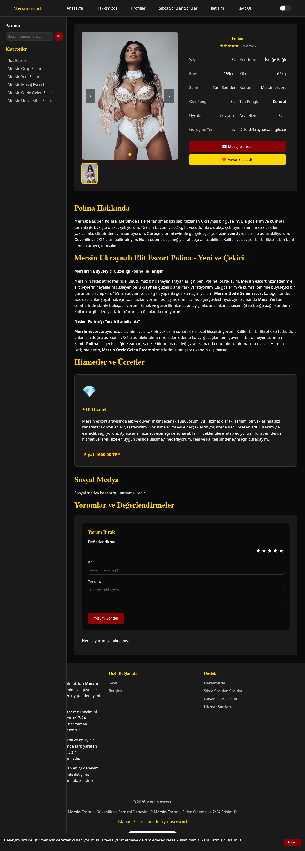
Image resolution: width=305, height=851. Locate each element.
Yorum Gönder (106, 618)
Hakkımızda (107, 8)
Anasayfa (75, 8)
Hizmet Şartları (217, 706)
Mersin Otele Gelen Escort (31, 92)
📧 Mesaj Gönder (237, 146)
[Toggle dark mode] (286, 8)
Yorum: (94, 581)
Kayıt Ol (244, 8)
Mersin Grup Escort (25, 68)
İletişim (217, 8)
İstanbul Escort (131, 821)
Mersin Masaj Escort (26, 84)
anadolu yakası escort (167, 821)
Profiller (138, 8)
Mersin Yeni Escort (24, 76)
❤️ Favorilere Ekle (237, 160)
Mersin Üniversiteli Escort (31, 100)
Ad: (91, 562)
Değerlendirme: (102, 542)
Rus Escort (17, 60)
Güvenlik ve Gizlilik (220, 699)
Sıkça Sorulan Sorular (178, 8)
